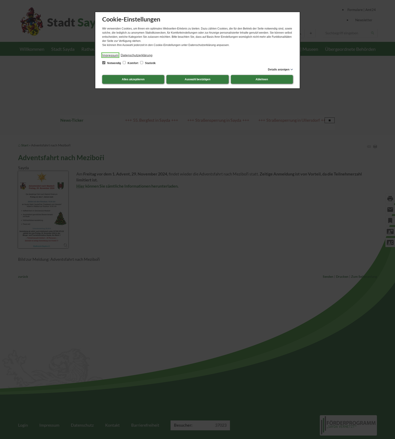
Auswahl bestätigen (197, 79)
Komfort (133, 63)
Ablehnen (262, 79)
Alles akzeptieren (133, 79)
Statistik (150, 63)
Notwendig (114, 63)
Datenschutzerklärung (136, 55)
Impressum (110, 55)
